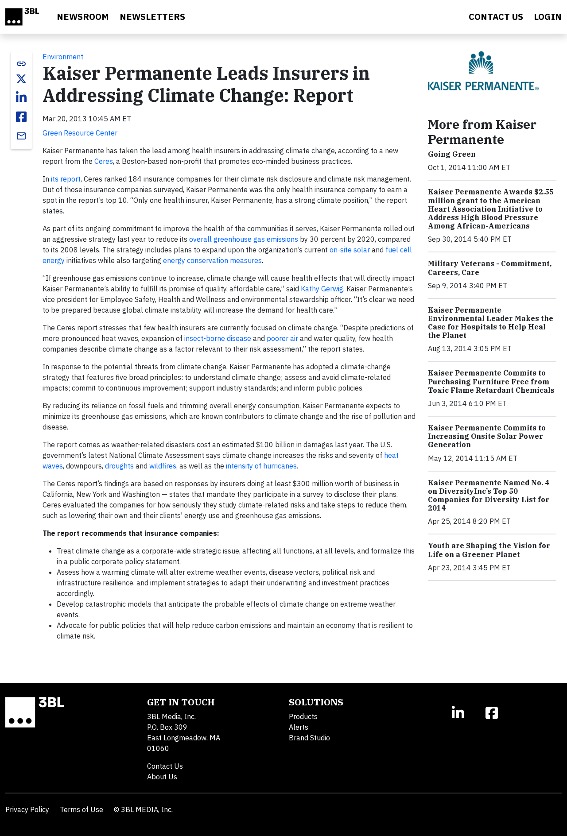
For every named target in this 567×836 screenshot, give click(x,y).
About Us (162, 776)
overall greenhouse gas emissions (243, 239)
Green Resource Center (80, 132)
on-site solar (350, 249)
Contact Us (165, 766)
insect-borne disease (217, 338)
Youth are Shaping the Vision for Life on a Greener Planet (489, 549)
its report (66, 178)
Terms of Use (81, 809)
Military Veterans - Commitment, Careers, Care (489, 267)
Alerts (298, 727)
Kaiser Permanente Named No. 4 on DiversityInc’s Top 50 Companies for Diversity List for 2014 (488, 495)
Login (548, 17)
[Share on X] (21, 79)
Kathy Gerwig (322, 288)
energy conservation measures (212, 260)
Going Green (452, 154)
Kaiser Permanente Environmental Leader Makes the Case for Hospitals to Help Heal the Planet (490, 323)
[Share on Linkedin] (21, 97)
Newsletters (152, 17)
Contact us (496, 17)
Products (303, 716)
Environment (63, 56)
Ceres (103, 161)
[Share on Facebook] (21, 117)
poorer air (282, 338)
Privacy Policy (27, 809)
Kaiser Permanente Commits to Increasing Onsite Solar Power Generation (487, 436)
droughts (119, 465)
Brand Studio (309, 737)
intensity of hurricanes (261, 465)
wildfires (162, 465)
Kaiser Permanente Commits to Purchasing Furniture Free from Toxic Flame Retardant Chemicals (491, 381)
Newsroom (83, 17)
